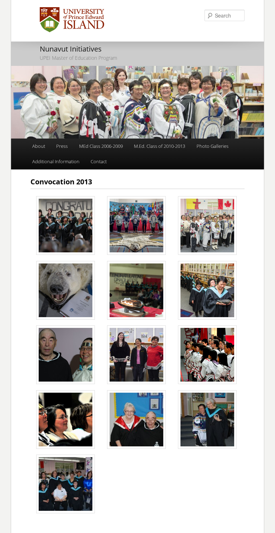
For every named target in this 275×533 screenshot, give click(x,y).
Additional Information (55, 161)
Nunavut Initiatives (71, 49)
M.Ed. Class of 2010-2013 (159, 146)
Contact (99, 161)
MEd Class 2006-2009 (101, 146)
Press (62, 146)
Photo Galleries (212, 146)
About (38, 146)
